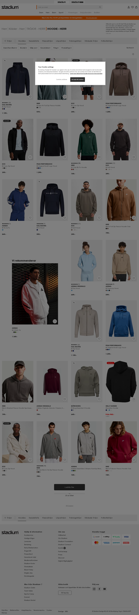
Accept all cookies (78, 79)
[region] (70, 73)
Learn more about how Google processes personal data (86, 73)
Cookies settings (61, 79)
